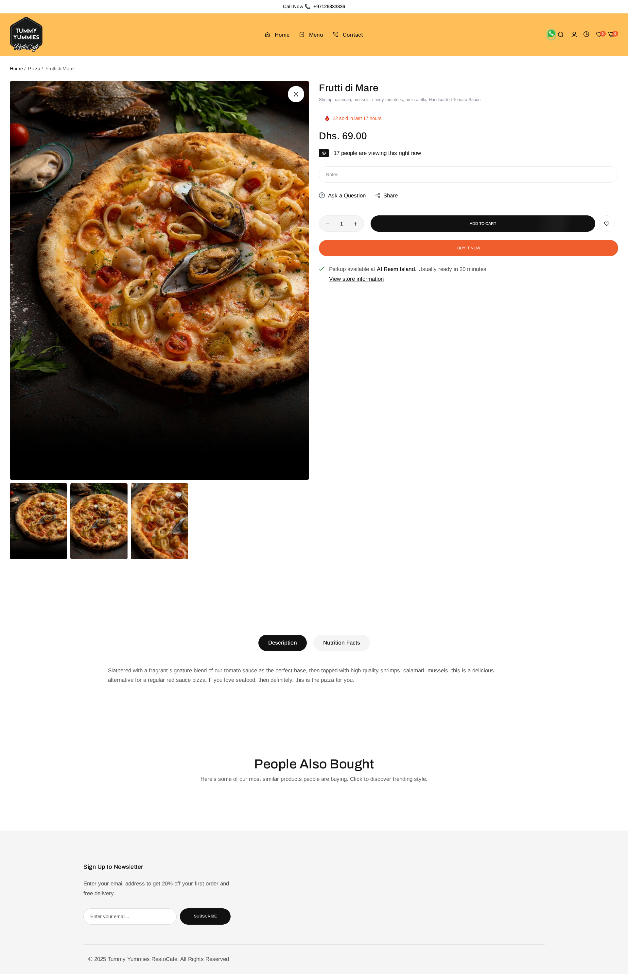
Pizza (34, 68)
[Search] (561, 35)
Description (282, 643)
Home (16, 68)
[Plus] (355, 224)
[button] (607, 224)
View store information (356, 279)
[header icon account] (574, 35)
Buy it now (468, 248)
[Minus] (327, 224)
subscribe (205, 916)
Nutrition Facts (341, 643)
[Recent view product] (586, 34)
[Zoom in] (296, 94)
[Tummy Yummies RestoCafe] (26, 34)
